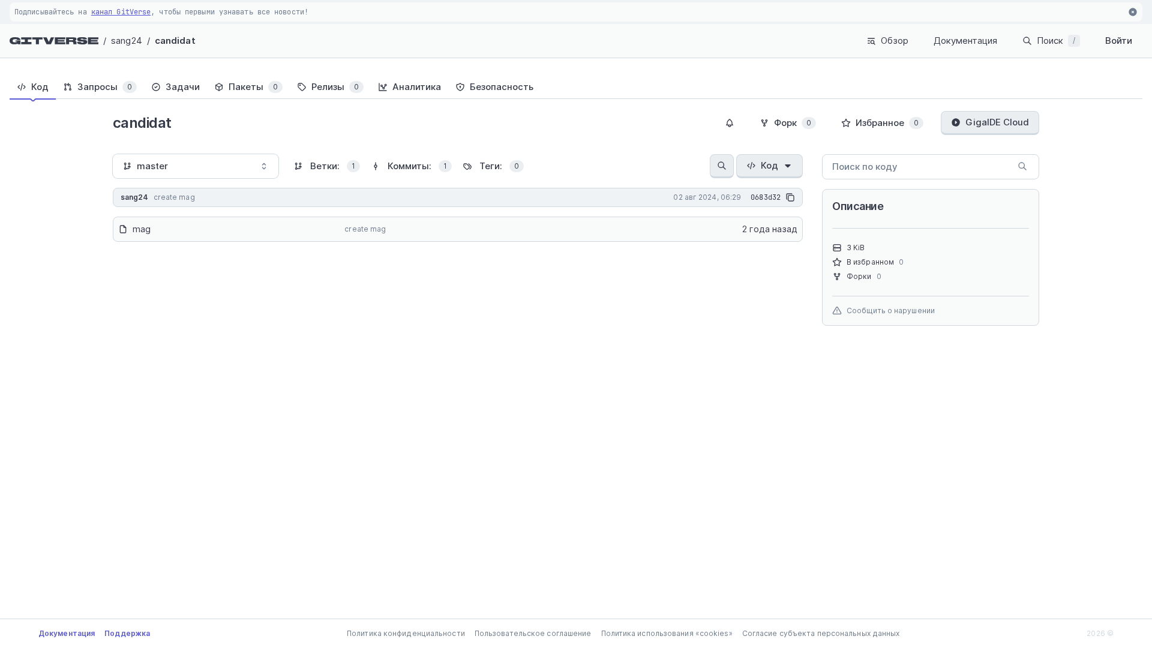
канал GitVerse (121, 12)
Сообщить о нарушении (891, 310)
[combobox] (195, 166)
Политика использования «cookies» (667, 633)
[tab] (33, 87)
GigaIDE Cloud (997, 122)
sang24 (126, 40)
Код (769, 165)
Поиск (1056, 40)
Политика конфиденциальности (406, 633)
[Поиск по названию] (722, 166)
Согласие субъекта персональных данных (821, 633)
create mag (365, 228)
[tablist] (576, 87)
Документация (965, 40)
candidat (175, 40)
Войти (1118, 40)
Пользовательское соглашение (533, 633)
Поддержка (127, 633)
